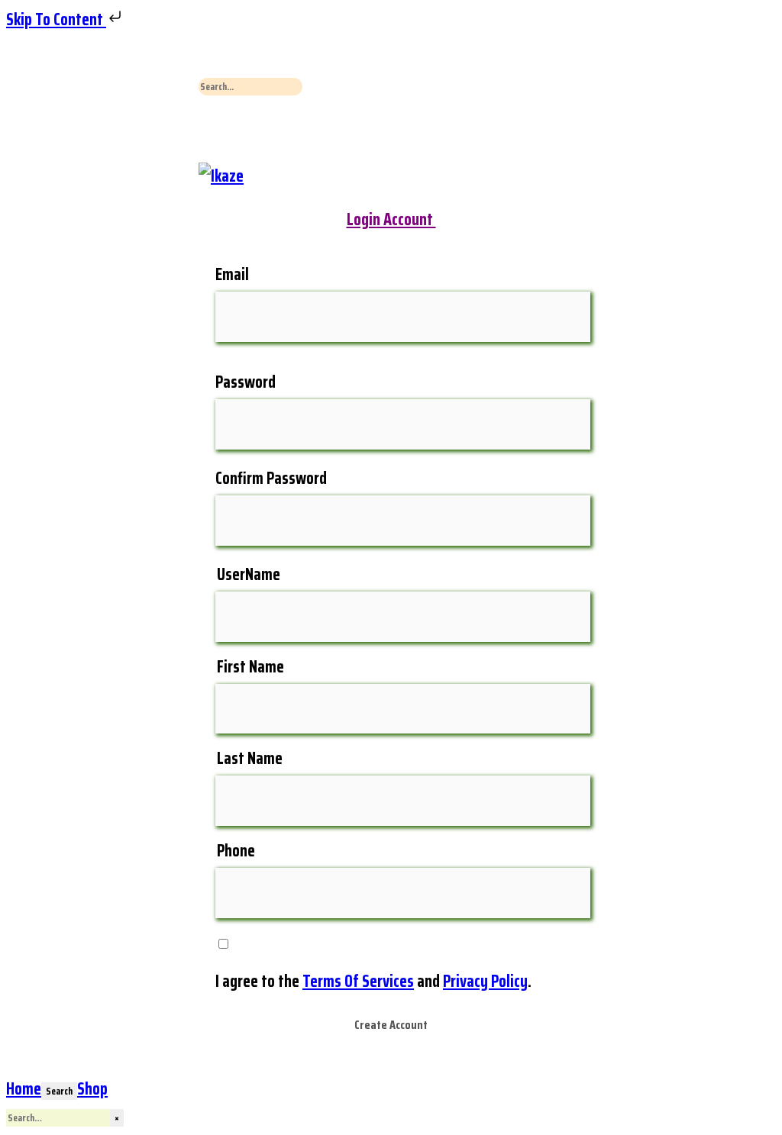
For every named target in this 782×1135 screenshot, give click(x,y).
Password (245, 382)
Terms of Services (358, 981)
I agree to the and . (373, 981)
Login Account (391, 219)
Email (232, 274)
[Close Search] (210, 130)
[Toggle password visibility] (547, 426)
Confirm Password (271, 478)
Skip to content (56, 19)
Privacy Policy (485, 981)
